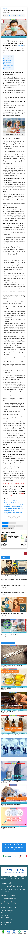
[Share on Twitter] (14, 517)
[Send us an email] (12, 902)
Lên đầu (25, 933)
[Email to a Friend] (16, 517)
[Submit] (25, 553)
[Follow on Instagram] (5, 902)
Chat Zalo (8, 933)
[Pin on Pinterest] (19, 517)
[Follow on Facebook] (2, 902)
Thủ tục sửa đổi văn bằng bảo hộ (12, 502)
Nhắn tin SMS (19, 933)
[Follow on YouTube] (16, 902)
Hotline (3, 933)
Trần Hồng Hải (20, 15)
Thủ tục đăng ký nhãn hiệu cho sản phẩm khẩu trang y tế (8, 67)
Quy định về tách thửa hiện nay (12, 501)
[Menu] (2, 2)
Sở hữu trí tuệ (6, 8)
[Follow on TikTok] (9, 902)
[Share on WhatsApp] (9, 517)
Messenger (14, 933)
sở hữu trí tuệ (12, 526)
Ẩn (10, 56)
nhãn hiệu (20, 45)
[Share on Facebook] (11, 517)
